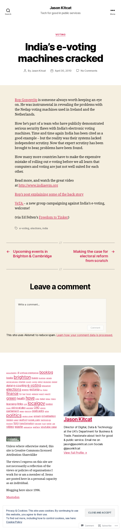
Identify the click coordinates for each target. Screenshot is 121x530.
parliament (12, 411)
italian (42, 399)
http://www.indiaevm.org (38, 185)
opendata (29, 408)
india (45, 228)
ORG (36, 407)
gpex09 (47, 394)
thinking (9, 424)
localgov (36, 403)
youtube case (49, 426)
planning (28, 411)
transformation (26, 423)
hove (30, 397)
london (49, 404)
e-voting (24, 228)
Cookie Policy (14, 522)
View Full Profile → (75, 452)
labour (48, 399)
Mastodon (13, 497)
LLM (25, 404)
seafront (23, 420)
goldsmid (35, 394)
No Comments (89, 70)
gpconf (41, 394)
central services (12, 382)
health (21, 398)
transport (38, 424)
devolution (47, 382)
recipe (9, 420)
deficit (40, 382)
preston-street (27, 416)
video (10, 427)
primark (37, 416)
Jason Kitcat (60, 8)
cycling (34, 382)
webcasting (28, 427)
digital (9, 385)
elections (35, 228)
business (42, 378)
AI (18, 372)
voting (60, 34)
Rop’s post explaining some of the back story (49, 194)
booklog (46, 372)
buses (35, 378)
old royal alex (18, 407)
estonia (34, 389)
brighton (22, 377)
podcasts (38, 411)
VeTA (19, 203)
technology (46, 420)
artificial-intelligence (29, 373)
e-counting (20, 385)
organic (43, 408)
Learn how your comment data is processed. (84, 335)
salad (16, 420)
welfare (36, 427)
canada (49, 378)
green (11, 398)
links (20, 403)
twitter (49, 424)
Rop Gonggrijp (26, 100)
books (9, 377)
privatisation (48, 416)
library (53, 399)
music (8, 408)
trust (44, 424)
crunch (28, 382)
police (47, 411)
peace (22, 411)
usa (53, 424)
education (46, 386)
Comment (95, 327)
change (22, 382)
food (23, 394)
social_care (34, 420)
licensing (11, 403)
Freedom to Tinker (53, 217)
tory (16, 423)
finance (12, 393)
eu (41, 390)
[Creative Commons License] (31, 438)
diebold (54, 382)
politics (14, 415)
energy (25, 389)
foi (20, 394)
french (28, 394)
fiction (45, 390)
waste (19, 427)
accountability (11, 373)
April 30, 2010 (63, 70)
